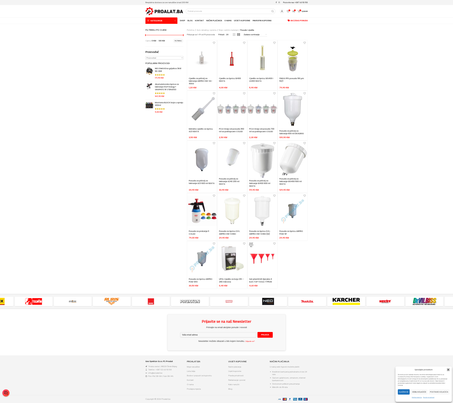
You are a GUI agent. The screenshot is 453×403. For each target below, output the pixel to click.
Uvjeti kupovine (234, 371)
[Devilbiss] (412, 301)
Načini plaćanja (234, 367)
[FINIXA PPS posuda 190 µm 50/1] (293, 58)
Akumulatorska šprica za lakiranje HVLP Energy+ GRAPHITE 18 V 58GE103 (167, 87)
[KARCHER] (333, 301)
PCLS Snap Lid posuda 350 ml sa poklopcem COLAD (231, 130)
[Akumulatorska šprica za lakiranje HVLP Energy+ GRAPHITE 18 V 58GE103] (149, 90)
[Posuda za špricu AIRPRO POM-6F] (293, 211)
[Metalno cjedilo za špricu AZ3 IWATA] (202, 108)
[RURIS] (99, 301)
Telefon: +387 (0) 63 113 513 (160, 370)
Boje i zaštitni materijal (228, 30)
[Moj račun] (282, 11)
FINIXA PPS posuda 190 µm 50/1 (291, 79)
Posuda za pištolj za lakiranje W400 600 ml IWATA (259, 183)
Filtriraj (178, 41)
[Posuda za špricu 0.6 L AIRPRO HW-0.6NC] (232, 211)
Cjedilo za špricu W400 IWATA (230, 79)
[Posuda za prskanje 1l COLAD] (202, 211)
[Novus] (216, 301)
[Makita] (294, 301)
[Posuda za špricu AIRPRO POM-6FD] (202, 259)
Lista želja (191, 371)
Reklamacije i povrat (236, 380)
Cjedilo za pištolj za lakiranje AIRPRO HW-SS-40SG (200, 81)
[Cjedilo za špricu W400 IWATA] (232, 58)
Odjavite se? (250, 341)
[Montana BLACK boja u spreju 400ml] (149, 107)
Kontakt (190, 380)
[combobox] (164, 58)
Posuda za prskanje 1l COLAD (199, 232)
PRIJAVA (265, 335)
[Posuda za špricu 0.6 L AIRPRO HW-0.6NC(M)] (262, 211)
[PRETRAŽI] (272, 11)
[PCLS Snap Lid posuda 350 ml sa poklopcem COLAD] (232, 108)
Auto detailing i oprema (206, 30)
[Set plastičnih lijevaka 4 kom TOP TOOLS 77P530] (262, 259)
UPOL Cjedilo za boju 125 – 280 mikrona (231, 280)
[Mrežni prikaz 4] (238, 34)
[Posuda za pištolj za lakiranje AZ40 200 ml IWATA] (232, 158)
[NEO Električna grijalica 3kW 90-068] (149, 73)
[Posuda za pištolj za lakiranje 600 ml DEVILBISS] (293, 109)
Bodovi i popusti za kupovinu (199, 375)
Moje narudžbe (193, 367)
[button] (448, 370)
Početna (190, 30)
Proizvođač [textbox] (151, 58)
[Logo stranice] (164, 11)
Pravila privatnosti (428, 397)
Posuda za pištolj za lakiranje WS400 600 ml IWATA (290, 181)
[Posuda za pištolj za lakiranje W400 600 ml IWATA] (262, 159)
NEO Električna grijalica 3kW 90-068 (168, 69)
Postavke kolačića (439, 392)
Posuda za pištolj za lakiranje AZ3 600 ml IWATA (201, 182)
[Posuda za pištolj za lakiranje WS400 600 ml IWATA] (293, 158)
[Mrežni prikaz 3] (234, 34)
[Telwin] (21, 301)
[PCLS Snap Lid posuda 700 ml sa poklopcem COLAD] (262, 108)
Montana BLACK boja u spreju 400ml (169, 104)
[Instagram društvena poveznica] (279, 2)
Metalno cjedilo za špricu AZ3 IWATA (201, 130)
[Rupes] (138, 301)
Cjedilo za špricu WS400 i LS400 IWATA (261, 79)
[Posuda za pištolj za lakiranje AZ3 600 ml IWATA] (202, 159)
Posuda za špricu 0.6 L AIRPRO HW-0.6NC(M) (259, 232)
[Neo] (255, 301)
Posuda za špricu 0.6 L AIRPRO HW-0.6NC (229, 232)
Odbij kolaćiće (419, 392)
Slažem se (403, 392)
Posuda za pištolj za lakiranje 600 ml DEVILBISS (291, 132)
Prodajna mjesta (194, 389)
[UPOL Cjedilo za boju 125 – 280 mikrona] (232, 259)
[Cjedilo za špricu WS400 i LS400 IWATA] (262, 58)
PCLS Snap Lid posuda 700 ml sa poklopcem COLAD (261, 130)
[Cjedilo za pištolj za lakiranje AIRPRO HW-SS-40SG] (202, 58)
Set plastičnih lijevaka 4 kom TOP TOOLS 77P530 (260, 280)
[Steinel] (60, 301)
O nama (190, 384)
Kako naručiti (233, 384)
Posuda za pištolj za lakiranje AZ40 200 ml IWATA (229, 181)
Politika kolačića (417, 397)
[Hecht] (373, 301)
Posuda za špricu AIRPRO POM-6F (291, 232)
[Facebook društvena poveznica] (276, 2)
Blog (230, 389)
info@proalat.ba (155, 373)
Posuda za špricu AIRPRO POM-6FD (200, 280)
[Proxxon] (177, 301)
